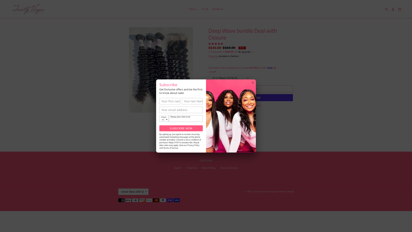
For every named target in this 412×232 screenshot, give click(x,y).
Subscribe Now (181, 128)
